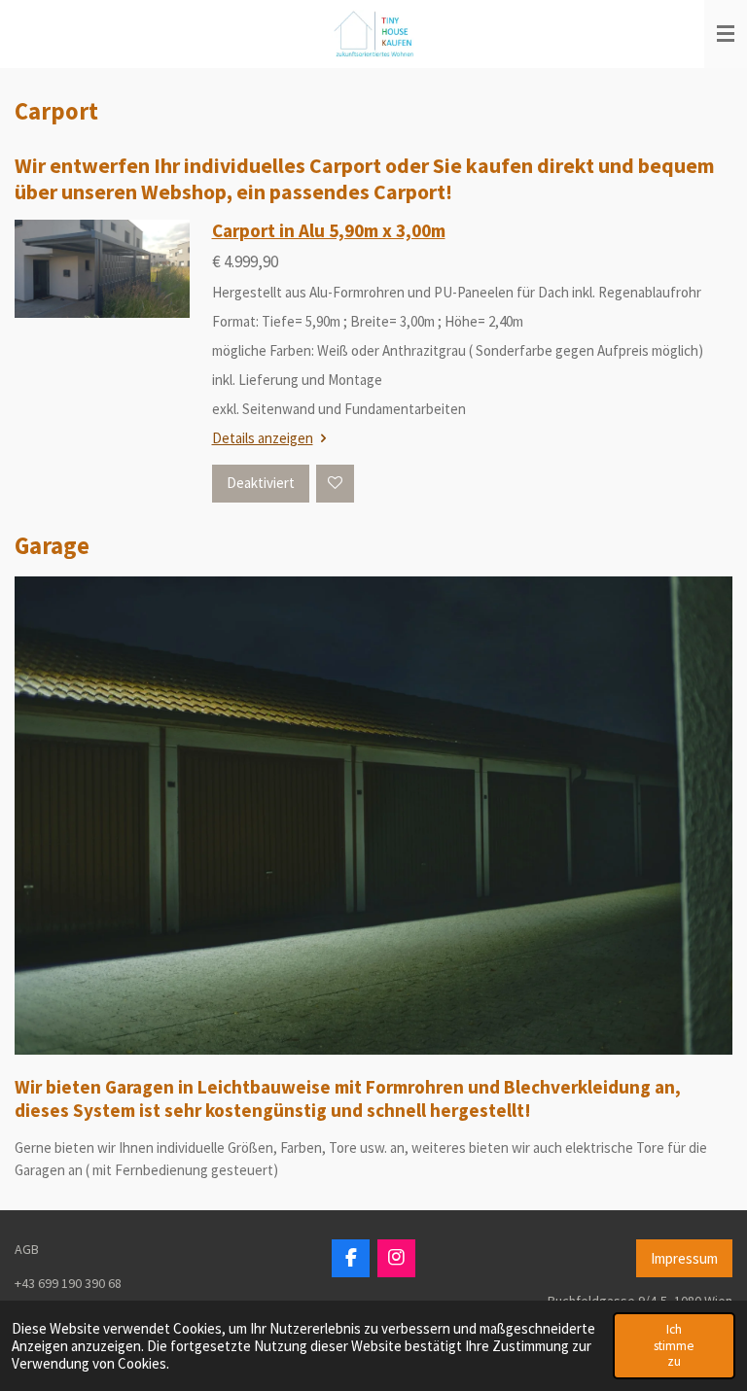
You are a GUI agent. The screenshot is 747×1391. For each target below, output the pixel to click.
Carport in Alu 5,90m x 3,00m (328, 230)
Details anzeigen (262, 438)
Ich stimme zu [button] (674, 1345)
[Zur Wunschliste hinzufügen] (335, 484)
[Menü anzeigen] (725, 34)
